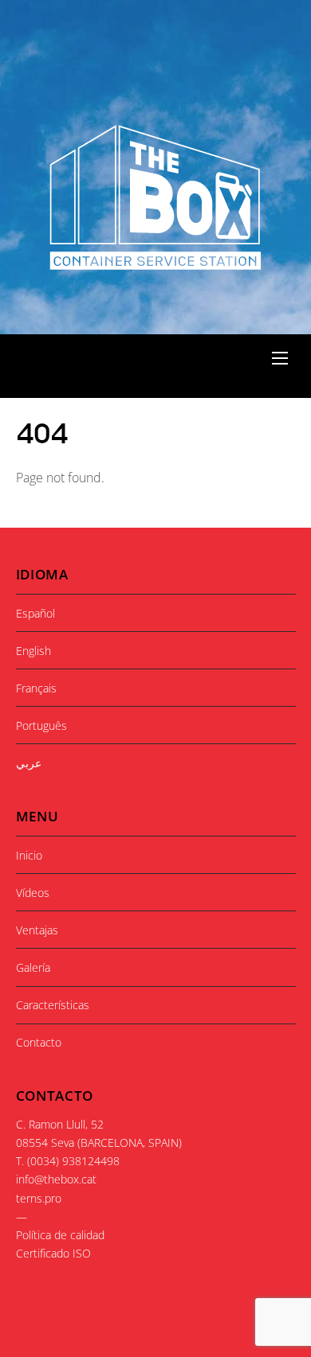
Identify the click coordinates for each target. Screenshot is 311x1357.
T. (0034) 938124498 (68, 1160)
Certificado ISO (53, 1253)
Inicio (29, 855)
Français (36, 688)
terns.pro (38, 1198)
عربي (28, 762)
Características (52, 1004)
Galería (33, 967)
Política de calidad (60, 1234)
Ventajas (37, 930)
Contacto (38, 1042)
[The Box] (154, 261)
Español (35, 613)
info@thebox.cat (56, 1179)
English (33, 650)
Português (41, 725)
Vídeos (32, 892)
